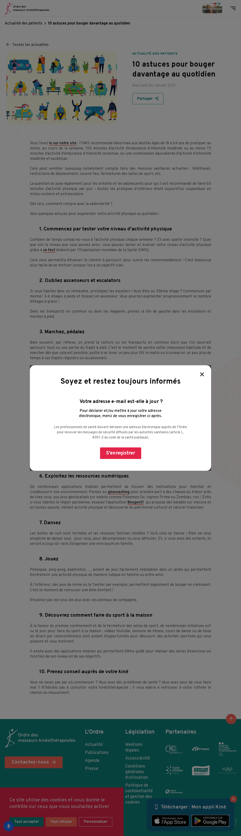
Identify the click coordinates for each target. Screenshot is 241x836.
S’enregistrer (120, 453)
